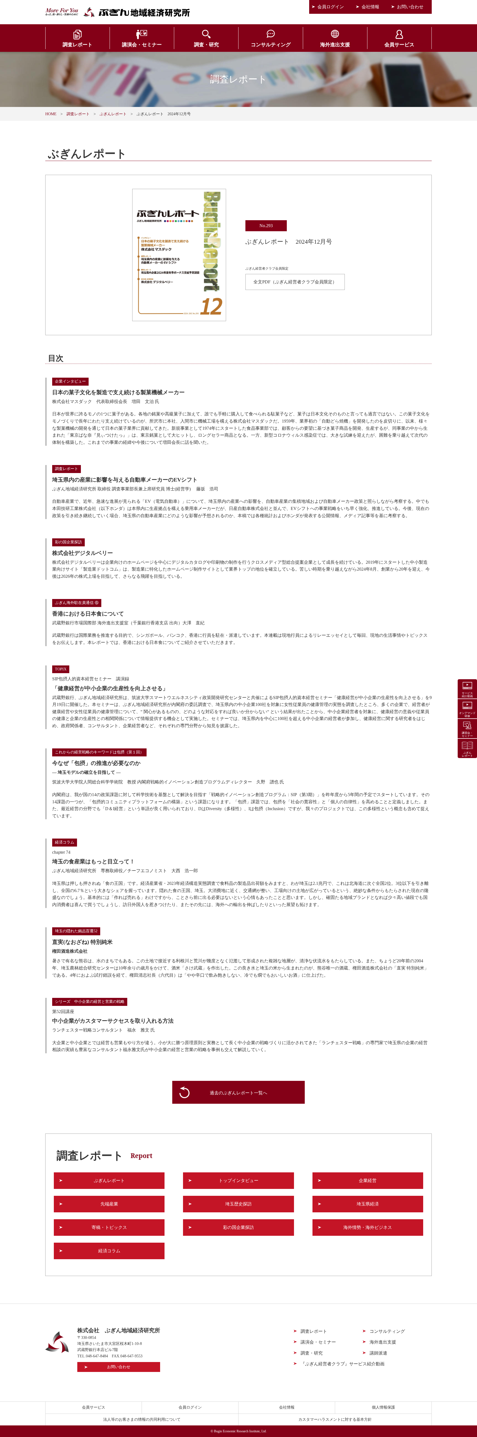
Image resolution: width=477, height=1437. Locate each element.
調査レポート (77, 44)
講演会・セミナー (142, 44)
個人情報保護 (383, 1407)
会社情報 (370, 6)
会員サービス (399, 44)
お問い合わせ (410, 6)
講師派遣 (378, 1353)
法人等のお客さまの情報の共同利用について (142, 1419)
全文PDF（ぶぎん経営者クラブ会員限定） (295, 282)
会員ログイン (330, 6)
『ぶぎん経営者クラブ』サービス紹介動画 (343, 1363)
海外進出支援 (335, 44)
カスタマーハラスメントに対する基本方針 (335, 1419)
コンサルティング (271, 44)
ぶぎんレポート (113, 114)
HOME (51, 114)
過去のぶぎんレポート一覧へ (238, 1092)
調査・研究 (206, 44)
